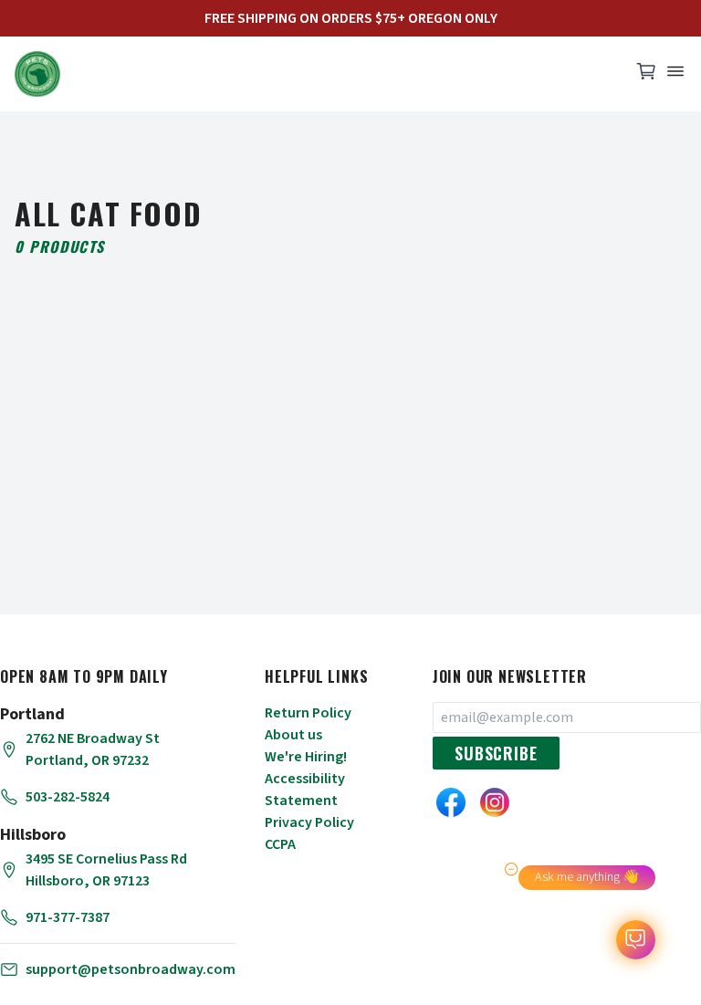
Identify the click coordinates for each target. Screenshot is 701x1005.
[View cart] (646, 76)
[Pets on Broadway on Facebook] (451, 802)
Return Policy (308, 713)
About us (293, 735)
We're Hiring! (306, 757)
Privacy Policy (309, 822)
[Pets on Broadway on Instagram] (494, 802)
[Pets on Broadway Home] (314, 74)
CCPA (280, 844)
